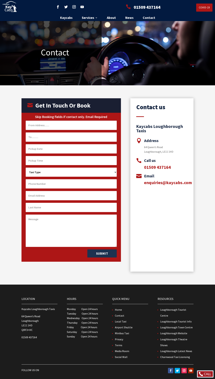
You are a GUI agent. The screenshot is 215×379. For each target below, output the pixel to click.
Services (88, 18)
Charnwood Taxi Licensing (175, 357)
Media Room (122, 351)
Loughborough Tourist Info (176, 321)
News (129, 18)
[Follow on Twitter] (66, 7)
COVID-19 (204, 7)
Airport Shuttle (124, 327)
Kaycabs (66, 18)
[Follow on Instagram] (74, 7)
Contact (149, 18)
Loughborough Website (173, 333)
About (111, 18)
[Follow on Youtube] (82, 7)
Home (118, 309)
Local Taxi (120, 321)
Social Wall (121, 357)
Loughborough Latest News (176, 351)
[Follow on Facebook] (58, 7)
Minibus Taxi (122, 333)
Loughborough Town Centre (176, 327)
